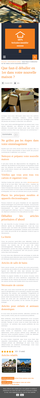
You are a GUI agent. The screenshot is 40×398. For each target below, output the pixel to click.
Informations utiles (14, 62)
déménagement (33, 182)
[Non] (38, 392)
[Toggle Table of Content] (15, 134)
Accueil (4, 62)
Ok (17, 395)
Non (22, 395)
